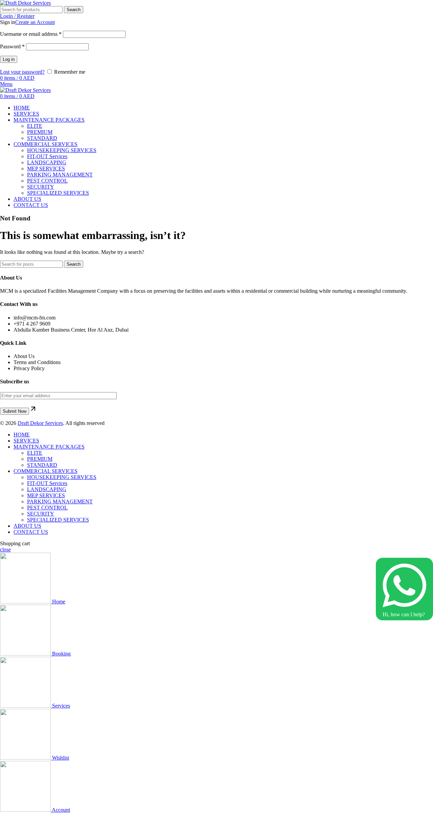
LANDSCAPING (46, 162)
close (5, 549)
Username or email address (31, 34)
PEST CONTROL (47, 181)
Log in (9, 59)
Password (12, 46)
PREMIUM (39, 132)
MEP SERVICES (46, 168)
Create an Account (35, 22)
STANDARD (42, 138)
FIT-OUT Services (47, 156)
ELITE (34, 126)
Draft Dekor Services (40, 423)
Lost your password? (22, 72)
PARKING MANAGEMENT (60, 174)
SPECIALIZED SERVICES (58, 193)
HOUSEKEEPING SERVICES (61, 150)
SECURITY (40, 187)
